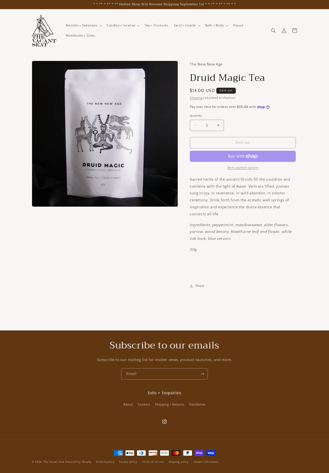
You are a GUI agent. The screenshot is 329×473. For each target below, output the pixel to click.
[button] (83, 25)
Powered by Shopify (78, 461)
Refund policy (105, 461)
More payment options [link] (242, 167)
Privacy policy (128, 461)
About (128, 405)
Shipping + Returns (169, 405)
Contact (144, 405)
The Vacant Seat (54, 461)
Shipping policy (179, 461)
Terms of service (153, 461)
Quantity (196, 115)
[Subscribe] (202, 374)
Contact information (205, 461)
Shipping (196, 97)
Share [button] (199, 286)
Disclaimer (197, 405)
